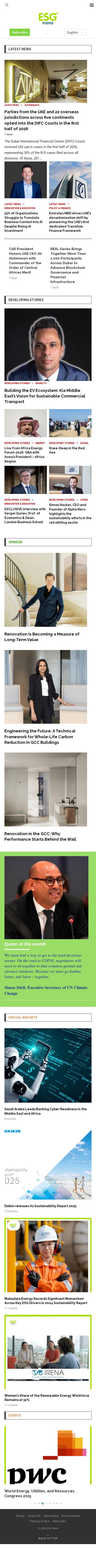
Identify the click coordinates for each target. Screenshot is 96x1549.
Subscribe (19, 32)
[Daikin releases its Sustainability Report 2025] (48, 1169)
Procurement (71, 1515)
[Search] (6, 5)
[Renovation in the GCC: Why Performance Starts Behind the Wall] (45, 797)
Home (20, 1515)
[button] (8, 1465)
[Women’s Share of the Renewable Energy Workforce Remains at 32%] (48, 1361)
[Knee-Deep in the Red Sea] (70, 432)
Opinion (15, 542)
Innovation (51, 1515)
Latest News (19, 49)
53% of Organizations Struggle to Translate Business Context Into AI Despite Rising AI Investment (23, 221)
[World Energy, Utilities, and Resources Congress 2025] (48, 1455)
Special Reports (23, 1017)
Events (14, 1415)
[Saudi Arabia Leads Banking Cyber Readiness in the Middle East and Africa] (48, 1074)
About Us (34, 1515)
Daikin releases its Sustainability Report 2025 (40, 1206)
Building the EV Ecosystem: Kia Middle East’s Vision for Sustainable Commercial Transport (44, 396)
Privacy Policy (40, 1521)
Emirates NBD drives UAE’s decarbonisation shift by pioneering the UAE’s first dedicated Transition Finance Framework (70, 221)
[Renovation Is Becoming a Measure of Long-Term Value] (45, 597)
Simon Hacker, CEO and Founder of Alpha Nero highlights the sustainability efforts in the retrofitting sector (70, 513)
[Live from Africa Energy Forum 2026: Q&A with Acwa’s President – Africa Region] (25, 436)
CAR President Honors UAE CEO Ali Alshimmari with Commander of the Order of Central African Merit (25, 260)
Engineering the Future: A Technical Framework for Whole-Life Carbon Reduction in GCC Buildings (39, 736)
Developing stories (26, 300)
